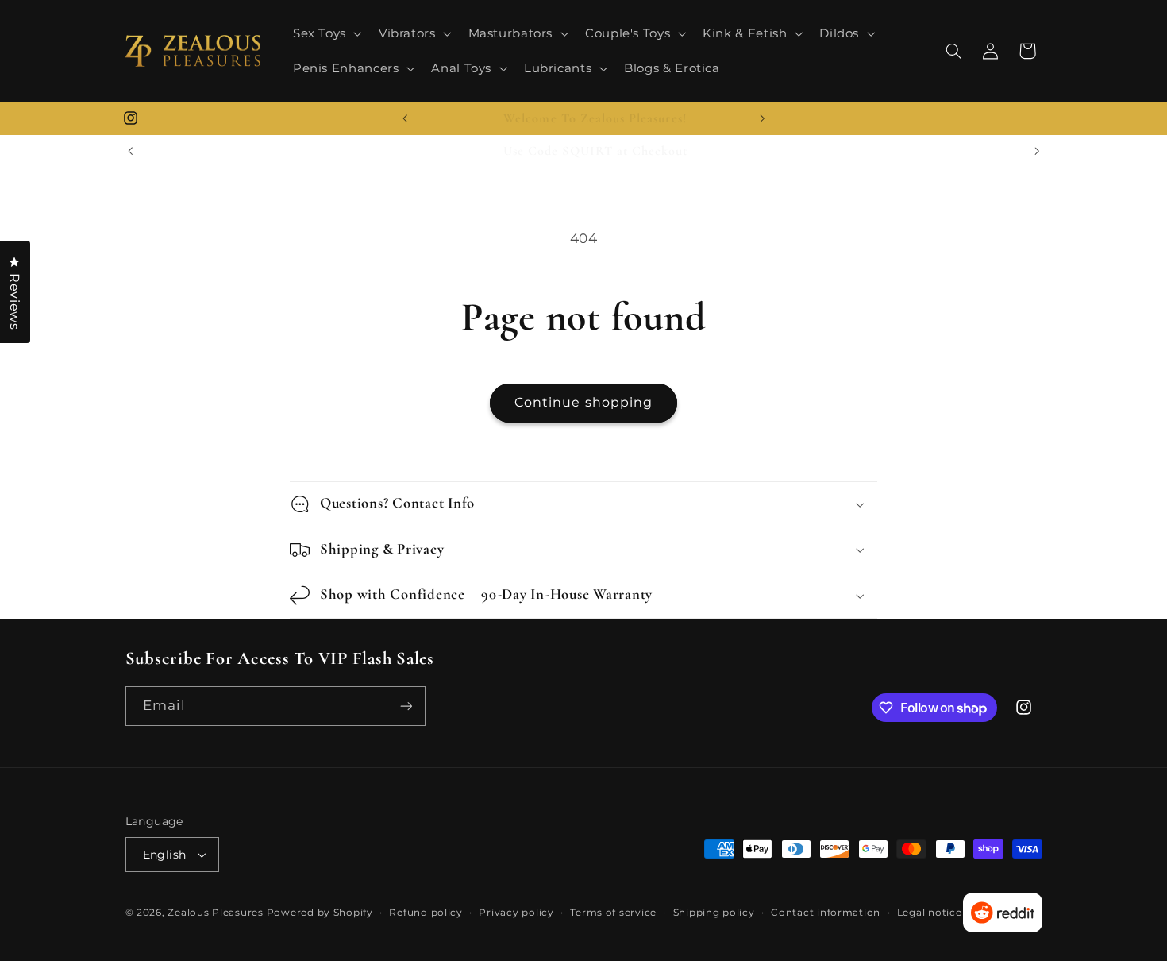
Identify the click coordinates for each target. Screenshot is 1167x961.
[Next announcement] (762, 118)
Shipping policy (714, 912)
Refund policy (426, 912)
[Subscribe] (405, 705)
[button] (325, 33)
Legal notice (929, 912)
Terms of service (613, 912)
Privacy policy (516, 912)
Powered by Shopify (320, 912)
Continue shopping (583, 402)
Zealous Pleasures (217, 912)
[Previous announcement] (404, 118)
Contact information (825, 912)
